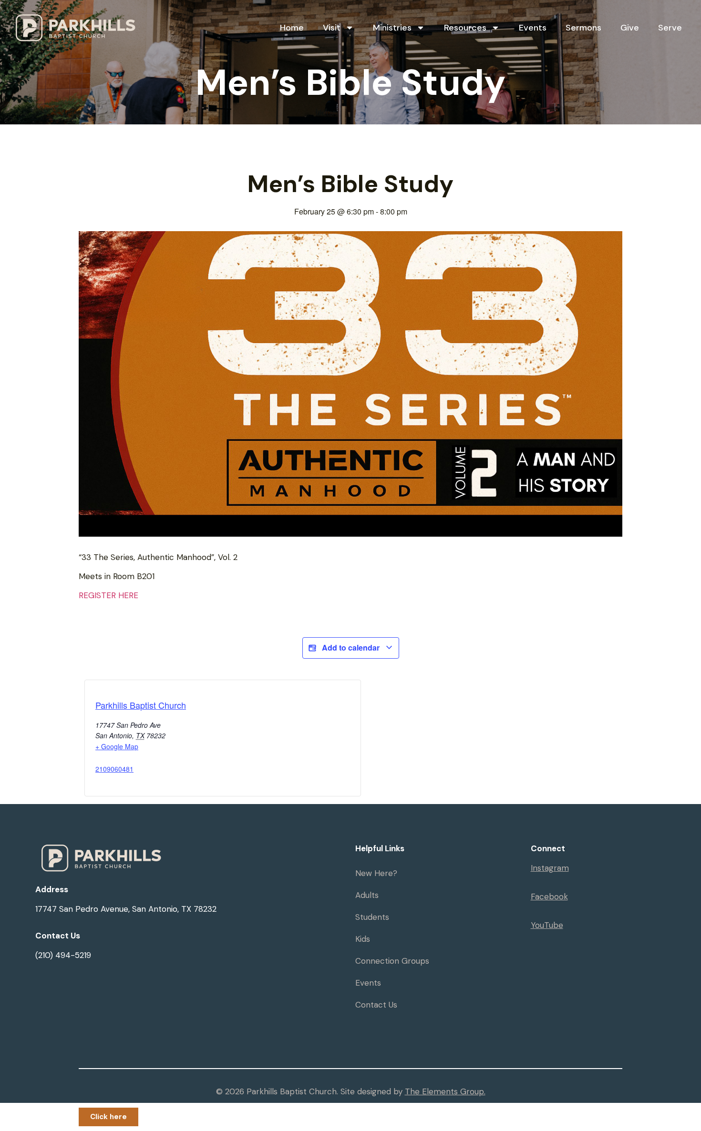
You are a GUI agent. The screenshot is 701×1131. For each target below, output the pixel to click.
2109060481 (114, 769)
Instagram (550, 868)
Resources (465, 27)
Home (292, 27)
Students (372, 917)
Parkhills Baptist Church (140, 705)
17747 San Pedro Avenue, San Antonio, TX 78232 (125, 909)
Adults (367, 895)
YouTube (547, 925)
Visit (331, 27)
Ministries (392, 27)
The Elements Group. (445, 1091)
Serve (670, 27)
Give (629, 27)
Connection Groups (392, 961)
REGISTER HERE (108, 595)
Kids (362, 939)
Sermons (583, 27)
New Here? (376, 873)
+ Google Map (116, 746)
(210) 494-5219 (63, 955)
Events (532, 27)
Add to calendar (350, 647)
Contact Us (376, 1004)
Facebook (549, 896)
